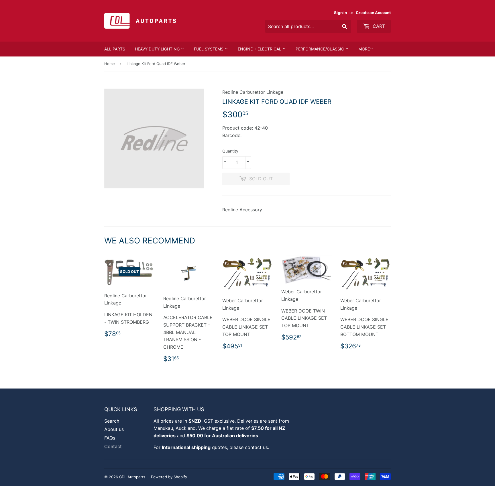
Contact (113, 446)
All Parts (114, 48)
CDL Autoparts (132, 477)
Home (109, 63)
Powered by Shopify (169, 477)
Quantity (230, 151)
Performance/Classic (320, 48)
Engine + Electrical (260, 48)
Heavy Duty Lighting (158, 48)
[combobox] (308, 26)
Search (111, 421)
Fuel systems (209, 48)
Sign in (340, 12)
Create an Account (373, 12)
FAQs (109, 438)
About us (114, 429)
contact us (256, 447)
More (364, 48)
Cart (378, 26)
